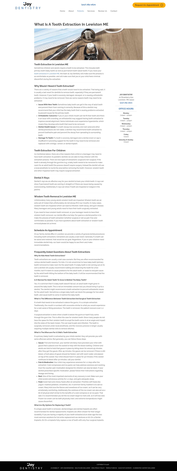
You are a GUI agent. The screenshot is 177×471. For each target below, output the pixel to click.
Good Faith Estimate (125, 468)
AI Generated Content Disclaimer (144, 468)
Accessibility (55, 468)
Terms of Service (111, 468)
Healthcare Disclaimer (82, 468)
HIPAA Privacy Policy (98, 468)
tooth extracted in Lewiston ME (46, 74)
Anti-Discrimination (67, 468)
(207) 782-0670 (88, 4)
